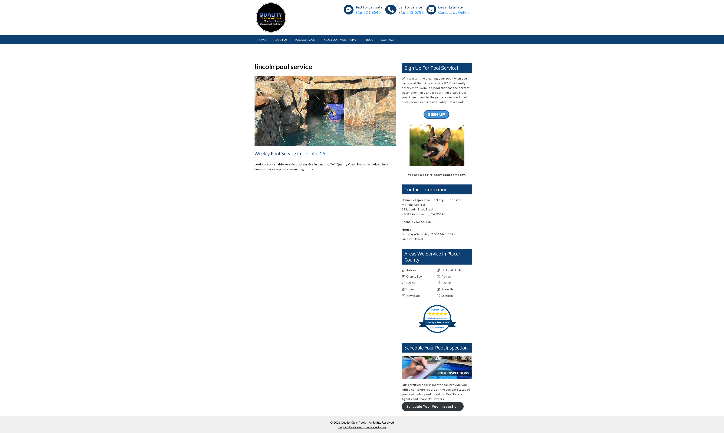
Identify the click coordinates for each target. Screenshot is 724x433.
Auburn (411, 270)
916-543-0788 (411, 12)
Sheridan (447, 295)
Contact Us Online (453, 12)
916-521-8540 (368, 12)
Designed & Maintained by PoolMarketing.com (362, 427)
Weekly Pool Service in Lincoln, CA (290, 153)
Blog (370, 39)
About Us (280, 39)
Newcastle (413, 295)
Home (261, 39)
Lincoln (411, 283)
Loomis (411, 289)
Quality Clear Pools (353, 422)
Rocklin (446, 283)
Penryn (446, 276)
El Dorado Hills (451, 270)
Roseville (447, 289)
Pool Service (305, 39)
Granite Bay (414, 276)
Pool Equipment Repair (340, 39)
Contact (388, 39)
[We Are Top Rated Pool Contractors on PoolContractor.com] (437, 302)
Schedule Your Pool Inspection (432, 406)
